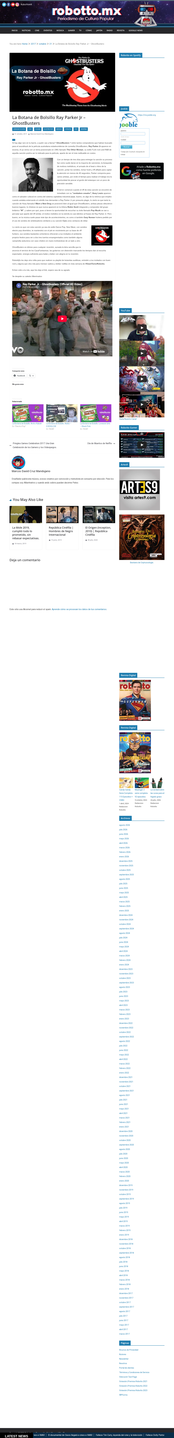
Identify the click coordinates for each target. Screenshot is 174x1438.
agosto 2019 (124, 1203)
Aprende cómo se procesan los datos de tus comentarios (79, 609)
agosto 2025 (124, 879)
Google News (136, 30)
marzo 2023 (124, 1010)
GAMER (71, 30)
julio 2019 (123, 1208)
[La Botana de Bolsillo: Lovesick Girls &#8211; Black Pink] (95, 413)
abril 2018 (123, 1275)
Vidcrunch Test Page (128, 1377)
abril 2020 (123, 1167)
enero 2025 (124, 911)
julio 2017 (123, 1316)
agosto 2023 (124, 987)
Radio (110, 30)
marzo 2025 (124, 902)
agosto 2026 (124, 825)
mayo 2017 (124, 1325)
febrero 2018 (124, 1284)
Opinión (68, 129)
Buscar (127, 147)
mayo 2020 (124, 1163)
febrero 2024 (124, 960)
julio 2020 (123, 1154)
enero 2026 (124, 857)
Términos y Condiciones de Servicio (134, 1372)
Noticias (26, 30)
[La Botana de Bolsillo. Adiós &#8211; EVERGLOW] (61, 413)
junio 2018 (123, 1266)
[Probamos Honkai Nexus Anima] (141, 353)
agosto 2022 (124, 1041)
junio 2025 (123, 888)
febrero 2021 (124, 1122)
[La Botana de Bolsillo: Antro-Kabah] (28, 413)
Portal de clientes (126, 1368)
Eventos (48, 30)
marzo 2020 (124, 1172)
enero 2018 (124, 1289)
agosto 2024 (124, 933)
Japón (99, 30)
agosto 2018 (124, 1257)
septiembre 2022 (126, 1037)
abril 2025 (123, 897)
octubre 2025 (125, 870)
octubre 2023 (125, 978)
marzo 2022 (124, 1064)
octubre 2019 (125, 1194)
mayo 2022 (124, 1055)
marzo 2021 (124, 1118)
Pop (76, 129)
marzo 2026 (124, 848)
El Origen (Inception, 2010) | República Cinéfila (98, 531)
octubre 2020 (125, 1140)
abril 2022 (123, 1059)
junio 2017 (123, 1320)
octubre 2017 (125, 1302)
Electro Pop (48, 129)
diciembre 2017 (126, 1293)
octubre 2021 (125, 1086)
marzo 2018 (124, 1280)
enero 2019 (124, 1235)
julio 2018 (123, 1262)
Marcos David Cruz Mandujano (41, 134)
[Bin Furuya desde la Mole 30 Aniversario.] (141, 404)
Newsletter (124, 1359)
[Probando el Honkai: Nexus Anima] (141, 379)
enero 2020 (124, 1181)
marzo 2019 (124, 1226)
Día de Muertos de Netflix (99, 443)
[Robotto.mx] (87, 2)
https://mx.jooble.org (147, 115)
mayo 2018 (124, 1271)
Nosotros (123, 1363)
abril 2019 (123, 1221)
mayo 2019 (124, 1217)
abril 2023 (123, 1005)
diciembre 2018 (126, 1239)
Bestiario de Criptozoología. (142, 562)
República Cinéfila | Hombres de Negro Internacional (61, 531)
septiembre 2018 (126, 1253)
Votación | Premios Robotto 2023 (133, 1390)
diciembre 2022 (126, 1023)
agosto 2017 (124, 1311)
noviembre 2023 (126, 974)
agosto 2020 (124, 1149)
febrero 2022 (124, 1068)
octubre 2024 (125, 924)
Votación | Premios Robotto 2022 (133, 1386)
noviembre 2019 (126, 1190)
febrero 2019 (124, 1230)
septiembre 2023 (126, 983)
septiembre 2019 (126, 1199)
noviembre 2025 (126, 866)
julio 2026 (123, 829)
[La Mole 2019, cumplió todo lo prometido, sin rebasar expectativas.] (26, 507)
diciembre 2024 (126, 915)
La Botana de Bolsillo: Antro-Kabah (27, 423)
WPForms (123, 1395)
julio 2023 (123, 992)
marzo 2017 (124, 1334)
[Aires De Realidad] (141, 328)
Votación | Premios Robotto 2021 (133, 1381)
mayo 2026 (124, 839)
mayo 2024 (124, 947)
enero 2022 (124, 1073)
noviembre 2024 (126, 920)
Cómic (89, 30)
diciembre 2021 (126, 1077)
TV (80, 30)
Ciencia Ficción (19, 129)
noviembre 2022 (126, 1028)
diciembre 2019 (126, 1185)
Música (60, 30)
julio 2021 (123, 1100)
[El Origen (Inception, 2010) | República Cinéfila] (99, 507)
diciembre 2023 (126, 969)
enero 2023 (124, 1019)
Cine (37, 30)
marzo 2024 (124, 956)
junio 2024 (123, 942)
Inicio (15, 30)
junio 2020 (123, 1158)
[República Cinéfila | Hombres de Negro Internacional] (62, 507)
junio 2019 (123, 1212)
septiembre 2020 (126, 1145)
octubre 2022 (125, 1032)
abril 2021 (123, 1113)
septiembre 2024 (126, 929)
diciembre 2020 (126, 1131)
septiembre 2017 (126, 1307)
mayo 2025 (124, 893)
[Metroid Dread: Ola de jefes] (141, 445)
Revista (120, 30)
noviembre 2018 (126, 1244)
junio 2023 (123, 996)
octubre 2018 (125, 1248)
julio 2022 (123, 1046)
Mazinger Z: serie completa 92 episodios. (141, 793)
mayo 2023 (124, 1001)
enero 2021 (124, 1127)
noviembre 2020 (126, 1136)
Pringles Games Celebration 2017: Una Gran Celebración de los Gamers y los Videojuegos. (35, 445)
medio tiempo (125, 137)
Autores (122, 1354)
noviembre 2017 (126, 1298)
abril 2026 (123, 843)
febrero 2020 (124, 1176)
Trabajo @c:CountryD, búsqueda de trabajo (133, 153)
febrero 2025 (124, 906)
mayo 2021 (124, 1109)
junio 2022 (123, 1050)
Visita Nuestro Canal (127, 419)
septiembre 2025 (126, 875)
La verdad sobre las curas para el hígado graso (157, 793)
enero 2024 (124, 965)
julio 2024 (123, 938)
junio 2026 (123, 834)
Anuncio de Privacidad (128, 1350)
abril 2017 (123, 1329)
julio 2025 (123, 884)
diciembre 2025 (126, 861)
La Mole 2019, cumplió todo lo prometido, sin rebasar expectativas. (25, 533)
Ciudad (37, 129)
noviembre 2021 (126, 1082)
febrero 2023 (124, 1014)
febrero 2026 (124, 852)
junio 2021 (123, 1104)
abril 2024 (123, 951)
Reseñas (84, 129)
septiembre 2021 (126, 1091)
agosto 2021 (124, 1095)
